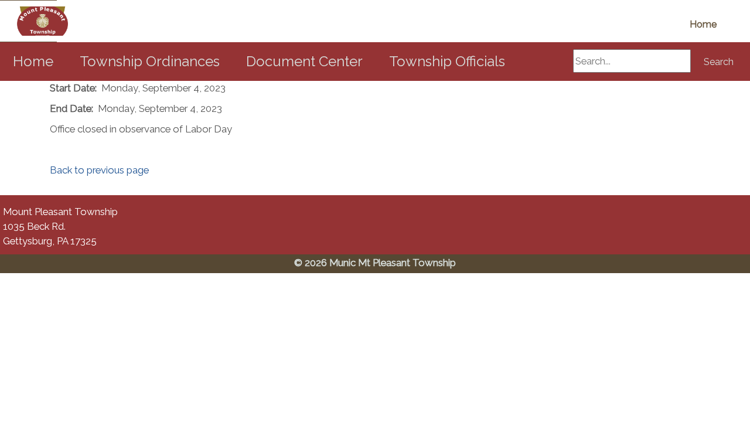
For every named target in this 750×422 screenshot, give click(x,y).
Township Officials (447, 61)
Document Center (304, 61)
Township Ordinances (150, 61)
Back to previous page (99, 170)
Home (703, 24)
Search (719, 61)
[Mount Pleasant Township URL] (28, 21)
